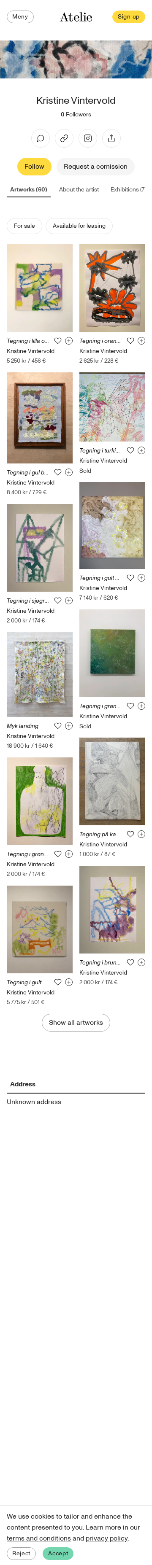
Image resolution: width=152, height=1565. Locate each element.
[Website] (64, 138)
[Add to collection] (69, 341)
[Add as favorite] (58, 341)
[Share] (111, 138)
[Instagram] (88, 138)
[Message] (40, 138)
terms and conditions (39, 1538)
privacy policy (107, 1538)
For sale (24, 226)
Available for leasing (79, 226)
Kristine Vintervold (30, 351)
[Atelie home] (76, 17)
